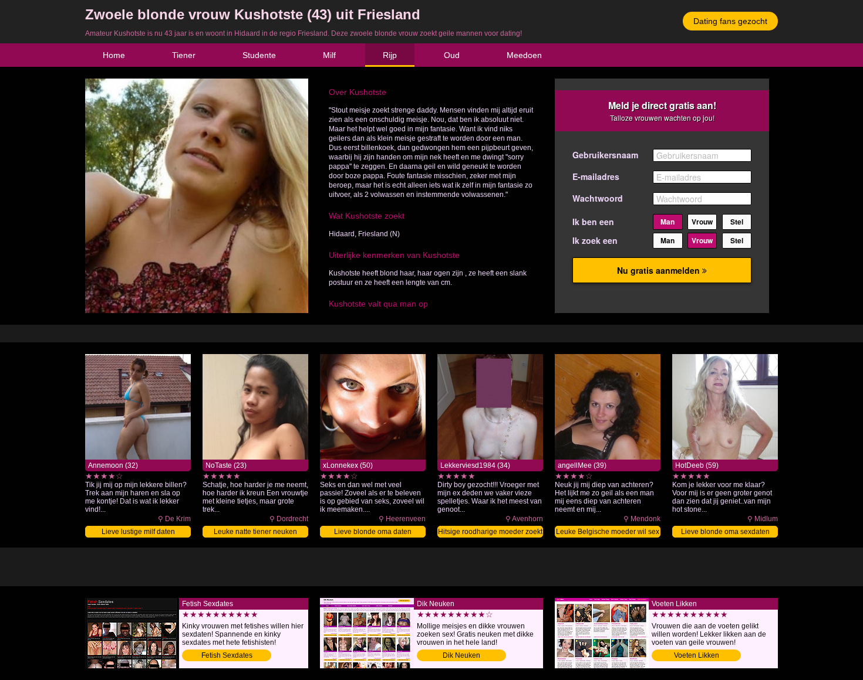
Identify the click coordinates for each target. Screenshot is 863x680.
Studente (259, 55)
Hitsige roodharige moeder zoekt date (490, 533)
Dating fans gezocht (730, 21)
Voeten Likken (696, 655)
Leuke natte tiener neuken (255, 532)
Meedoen (524, 55)
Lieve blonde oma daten (373, 532)
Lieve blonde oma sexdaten (725, 532)
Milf (329, 55)
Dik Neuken (461, 655)
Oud (452, 55)
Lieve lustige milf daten (138, 532)
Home (114, 55)
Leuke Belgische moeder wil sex (607, 532)
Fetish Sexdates (226, 655)
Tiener (183, 55)
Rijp (390, 55)
